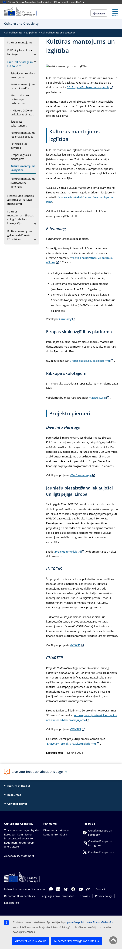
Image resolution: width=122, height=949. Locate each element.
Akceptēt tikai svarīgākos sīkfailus (76, 941)
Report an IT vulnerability (19, 896)
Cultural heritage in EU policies (20, 32)
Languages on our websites (57, 896)
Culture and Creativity (18, 823)
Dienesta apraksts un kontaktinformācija (56, 832)
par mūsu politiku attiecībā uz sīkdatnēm (90, 922)
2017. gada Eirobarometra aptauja (88, 87)
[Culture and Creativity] (22, 11)
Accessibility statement (19, 856)
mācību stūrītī (97, 397)
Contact (100, 889)
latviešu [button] (100, 13)
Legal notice (11, 902)
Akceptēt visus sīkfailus (30, 941)
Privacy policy (103, 896)
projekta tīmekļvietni (68, 551)
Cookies (85, 896)
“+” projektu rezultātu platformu (71, 743)
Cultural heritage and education (58, 32)
